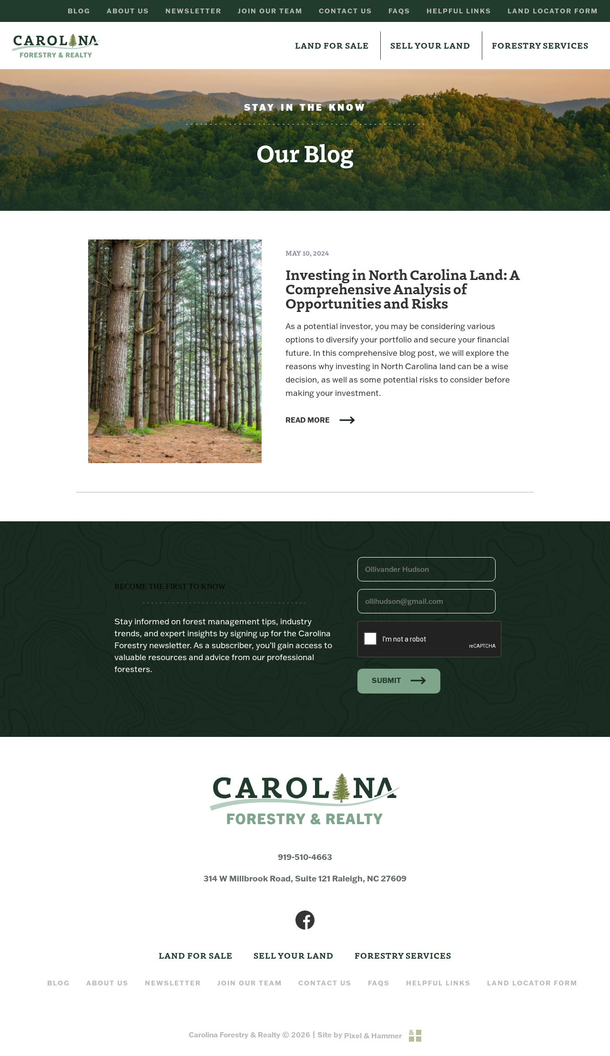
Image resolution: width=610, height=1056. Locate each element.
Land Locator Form (553, 11)
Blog (79, 11)
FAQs (399, 11)
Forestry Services (540, 45)
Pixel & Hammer (373, 1035)
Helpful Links (459, 11)
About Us (128, 11)
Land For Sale (332, 45)
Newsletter (193, 11)
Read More (307, 420)
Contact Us (345, 11)
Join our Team (270, 11)
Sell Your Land (430, 45)
